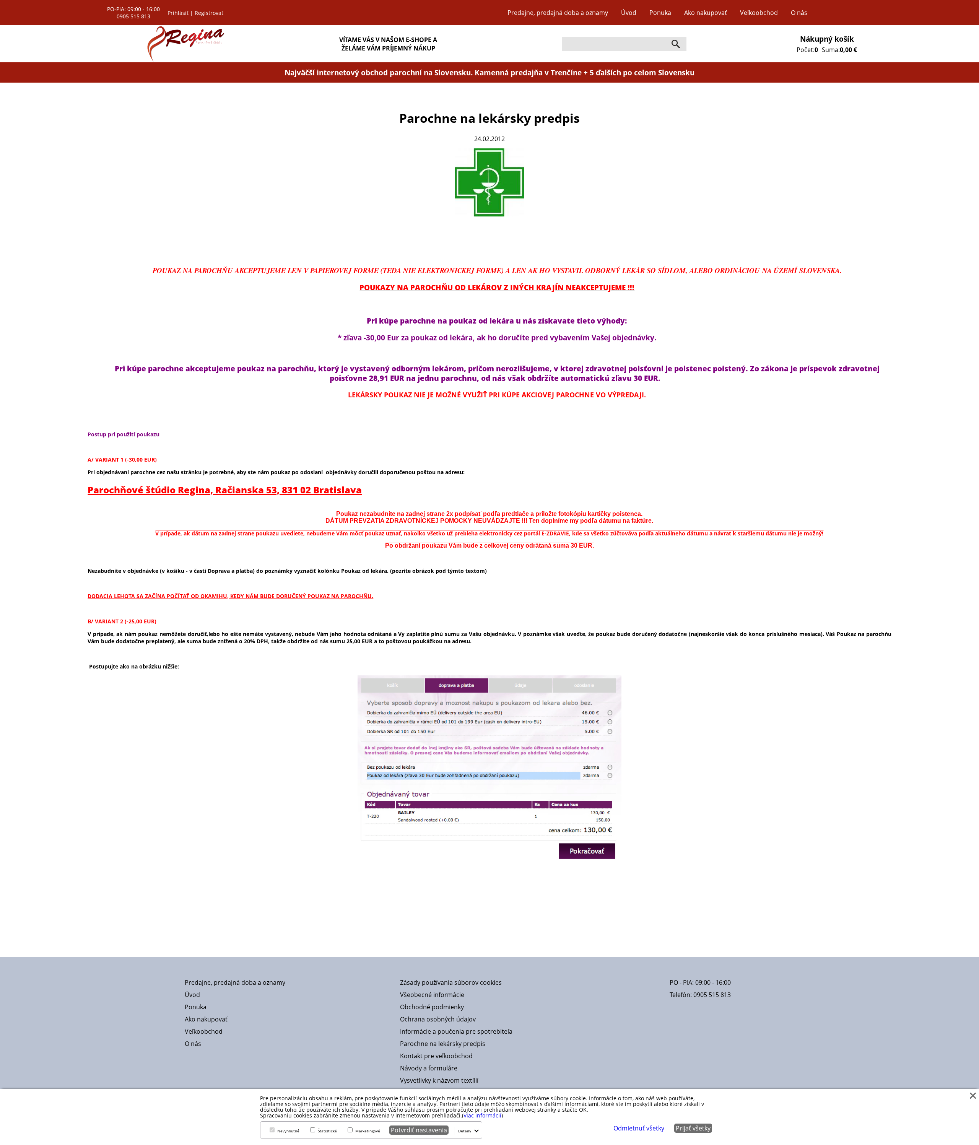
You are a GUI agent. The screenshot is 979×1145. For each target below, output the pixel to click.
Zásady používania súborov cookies (451, 982)
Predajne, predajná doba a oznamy (557, 12)
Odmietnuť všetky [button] (638, 1128)
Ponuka (660, 12)
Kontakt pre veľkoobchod (436, 1056)
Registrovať (209, 12)
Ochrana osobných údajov (438, 1019)
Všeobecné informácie (432, 994)
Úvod (628, 12)
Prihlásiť (178, 12)
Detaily (464, 1131)
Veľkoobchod (759, 12)
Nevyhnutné (288, 1131)
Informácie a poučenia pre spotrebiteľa (456, 1031)
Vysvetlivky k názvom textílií (439, 1080)
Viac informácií (482, 1115)
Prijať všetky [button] (693, 1128)
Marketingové (367, 1131)
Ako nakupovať (705, 12)
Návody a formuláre (428, 1068)
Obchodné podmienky (432, 1007)
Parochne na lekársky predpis (442, 1043)
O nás (799, 12)
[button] (973, 1095)
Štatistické (327, 1131)
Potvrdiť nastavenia (419, 1130)
